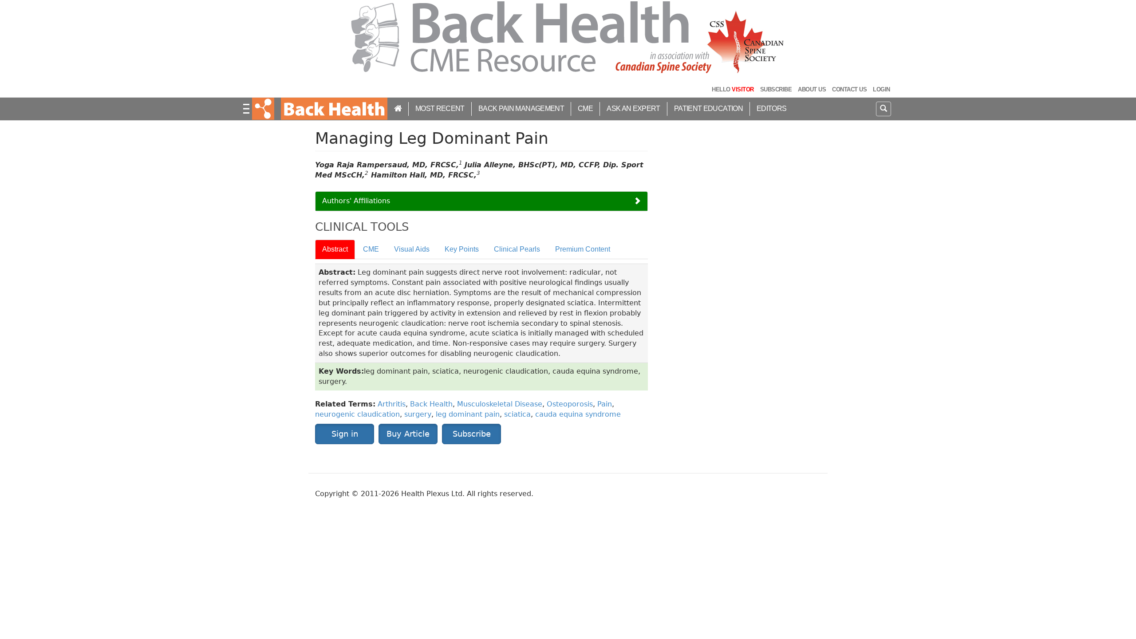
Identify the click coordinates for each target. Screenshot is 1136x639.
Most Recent (440, 108)
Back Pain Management (521, 108)
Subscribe (776, 89)
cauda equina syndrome (578, 414)
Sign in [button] (344, 433)
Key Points (462, 249)
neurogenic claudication (357, 414)
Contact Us (849, 89)
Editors (772, 108)
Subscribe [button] (472, 433)
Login (881, 89)
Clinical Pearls (517, 249)
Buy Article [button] (408, 433)
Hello (732, 89)
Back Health (431, 404)
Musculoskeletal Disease (499, 404)
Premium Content (582, 249)
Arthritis (392, 404)
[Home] (333, 109)
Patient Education (708, 108)
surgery (417, 414)
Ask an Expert (633, 108)
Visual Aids (412, 249)
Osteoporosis (570, 404)
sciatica (517, 414)
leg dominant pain (468, 414)
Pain (604, 404)
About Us (812, 89)
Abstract (335, 249)
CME (585, 108)
